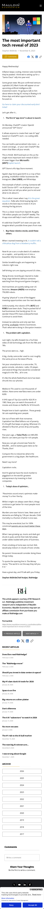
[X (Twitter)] (32, 57)
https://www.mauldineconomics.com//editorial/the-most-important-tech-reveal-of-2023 (22, 626)
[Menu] (40, 6)
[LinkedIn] (36, 57)
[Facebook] (28, 57)
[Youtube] (19, 885)
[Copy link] (40, 57)
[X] (14, 885)
